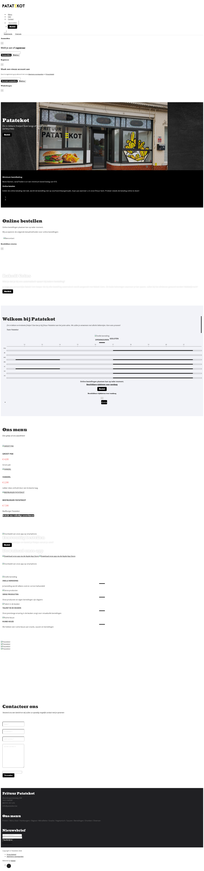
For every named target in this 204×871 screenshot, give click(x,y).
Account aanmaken (9, 81)
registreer (20, 47)
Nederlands (8, 34)
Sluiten (16, 55)
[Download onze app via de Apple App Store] (57, 556)
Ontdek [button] (7, 291)
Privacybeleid (50, 74)
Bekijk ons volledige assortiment (18, 515)
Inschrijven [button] (8, 840)
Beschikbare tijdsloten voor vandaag (102, 384)
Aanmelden (13, 23)
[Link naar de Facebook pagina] (9, 866)
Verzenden (8, 775)
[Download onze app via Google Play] (20, 556)
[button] (5, 193)
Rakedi (13, 861)
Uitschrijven (7, 843)
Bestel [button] (12, 26)
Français (18, 34)
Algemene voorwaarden (35, 74)
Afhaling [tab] (104, 402)
